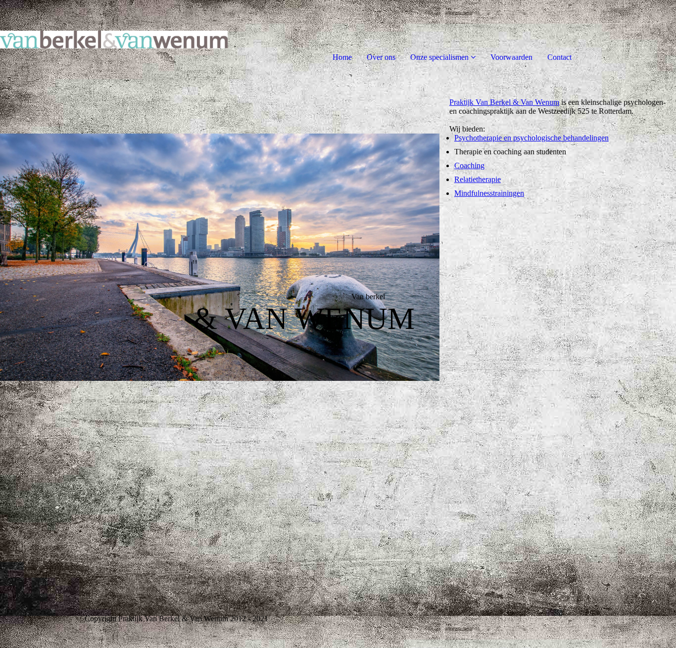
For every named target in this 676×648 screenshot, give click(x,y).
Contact (559, 57)
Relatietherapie (477, 179)
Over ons (381, 57)
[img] (114, 39)
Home (342, 57)
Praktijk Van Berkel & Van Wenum (504, 102)
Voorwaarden (511, 57)
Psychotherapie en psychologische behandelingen (531, 138)
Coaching (469, 165)
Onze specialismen (439, 57)
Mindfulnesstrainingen (489, 193)
